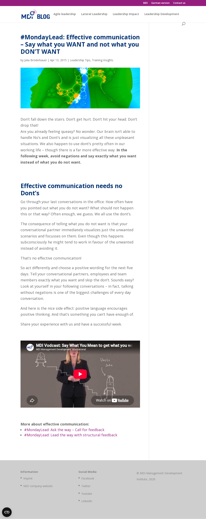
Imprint (28, 478)
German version (160, 3)
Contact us (179, 3)
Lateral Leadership (94, 14)
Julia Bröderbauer (35, 60)
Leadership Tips (80, 60)
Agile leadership (65, 14)
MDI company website (38, 486)
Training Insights (102, 60)
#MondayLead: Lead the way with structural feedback (70, 434)
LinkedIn (86, 501)
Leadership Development (161, 14)
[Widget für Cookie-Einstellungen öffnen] (7, 512)
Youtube (86, 494)
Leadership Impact (126, 14)
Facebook (87, 478)
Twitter (86, 486)
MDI (145, 3)
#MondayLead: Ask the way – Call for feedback (64, 429)
